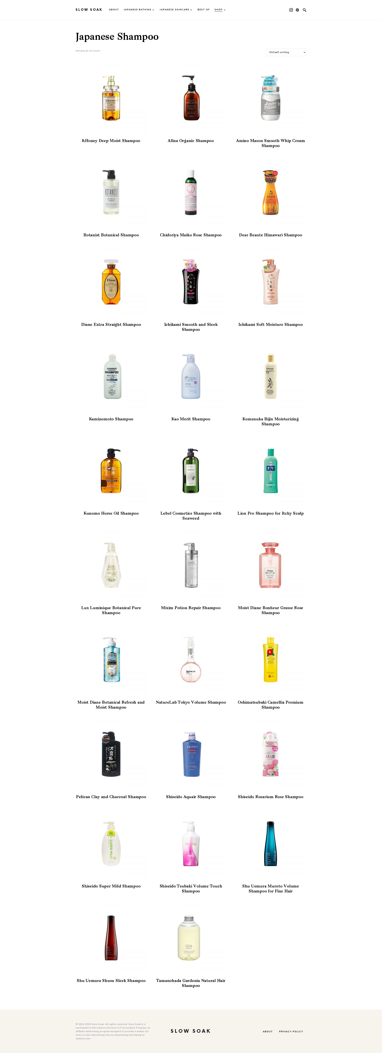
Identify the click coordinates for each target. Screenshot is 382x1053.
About (268, 1031)
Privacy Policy (291, 1031)
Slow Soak (89, 10)
